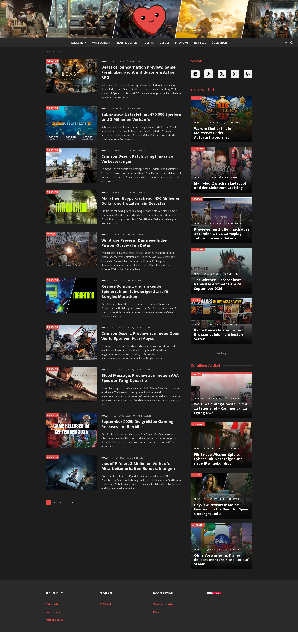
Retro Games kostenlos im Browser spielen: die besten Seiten (218, 334)
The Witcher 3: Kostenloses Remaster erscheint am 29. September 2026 (218, 284)
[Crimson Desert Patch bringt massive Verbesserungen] (71, 165)
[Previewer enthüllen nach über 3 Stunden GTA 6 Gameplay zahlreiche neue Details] (221, 220)
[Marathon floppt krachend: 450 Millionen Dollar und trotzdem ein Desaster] (71, 207)
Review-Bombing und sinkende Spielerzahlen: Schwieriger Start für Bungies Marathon (135, 291)
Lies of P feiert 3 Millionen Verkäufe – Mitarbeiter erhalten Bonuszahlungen (138, 466)
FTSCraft (105, 604)
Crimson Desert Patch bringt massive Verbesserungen (137, 159)
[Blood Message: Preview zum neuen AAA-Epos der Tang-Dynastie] (71, 384)
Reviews (200, 42)
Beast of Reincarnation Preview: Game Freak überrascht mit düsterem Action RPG (138, 72)
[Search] (291, 42)
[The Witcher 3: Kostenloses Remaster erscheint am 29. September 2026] (221, 271)
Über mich (219, 42)
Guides (164, 42)
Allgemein (79, 42)
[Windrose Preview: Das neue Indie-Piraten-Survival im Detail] (71, 249)
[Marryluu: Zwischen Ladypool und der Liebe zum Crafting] (221, 170)
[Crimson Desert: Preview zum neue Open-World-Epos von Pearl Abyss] (71, 342)
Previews (182, 42)
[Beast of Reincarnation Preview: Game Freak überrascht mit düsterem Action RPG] (71, 76)
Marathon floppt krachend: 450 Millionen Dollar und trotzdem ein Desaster (141, 201)
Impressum (53, 612)
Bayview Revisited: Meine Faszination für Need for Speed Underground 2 (221, 509)
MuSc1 (104, 61)
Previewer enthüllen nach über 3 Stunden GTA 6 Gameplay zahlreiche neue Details (221, 233)
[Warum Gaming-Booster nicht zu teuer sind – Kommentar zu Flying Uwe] (221, 395)
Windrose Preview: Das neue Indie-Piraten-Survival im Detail (134, 243)
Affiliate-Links (54, 620)
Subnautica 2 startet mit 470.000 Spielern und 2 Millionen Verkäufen (141, 117)
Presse (157, 612)
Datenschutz (54, 604)
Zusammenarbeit (164, 604)
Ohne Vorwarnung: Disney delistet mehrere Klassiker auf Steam (221, 559)
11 (72, 502)
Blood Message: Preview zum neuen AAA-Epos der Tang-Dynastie (140, 378)
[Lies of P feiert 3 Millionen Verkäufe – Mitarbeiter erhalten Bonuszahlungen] (71, 472)
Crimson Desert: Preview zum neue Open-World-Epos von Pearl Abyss (141, 336)
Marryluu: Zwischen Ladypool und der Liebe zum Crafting (220, 185)
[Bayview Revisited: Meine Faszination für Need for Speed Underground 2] (221, 496)
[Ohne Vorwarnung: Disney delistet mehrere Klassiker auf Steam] (221, 546)
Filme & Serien (126, 42)
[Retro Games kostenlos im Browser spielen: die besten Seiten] (221, 321)
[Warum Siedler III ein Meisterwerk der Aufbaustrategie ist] (221, 119)
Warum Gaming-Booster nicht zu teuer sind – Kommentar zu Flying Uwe (221, 408)
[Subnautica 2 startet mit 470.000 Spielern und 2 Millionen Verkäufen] (71, 123)
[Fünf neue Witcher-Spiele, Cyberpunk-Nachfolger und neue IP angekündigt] (221, 445)
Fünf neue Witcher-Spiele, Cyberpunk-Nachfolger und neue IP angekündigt (218, 459)
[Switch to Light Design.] (286, 42)
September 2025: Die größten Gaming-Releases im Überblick (138, 424)
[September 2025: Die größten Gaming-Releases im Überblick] (71, 430)
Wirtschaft (101, 42)
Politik (148, 42)
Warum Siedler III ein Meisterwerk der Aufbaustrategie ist (212, 133)
